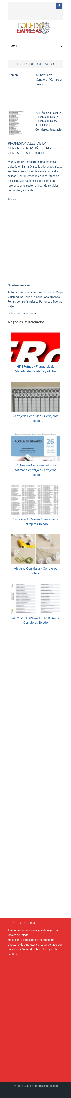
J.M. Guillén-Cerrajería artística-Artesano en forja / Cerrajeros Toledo (35, 470)
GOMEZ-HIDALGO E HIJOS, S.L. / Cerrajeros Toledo (35, 620)
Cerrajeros (42, 129)
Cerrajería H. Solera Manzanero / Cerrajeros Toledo (35, 522)
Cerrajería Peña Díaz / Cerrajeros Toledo (35, 418)
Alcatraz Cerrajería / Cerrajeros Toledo (35, 571)
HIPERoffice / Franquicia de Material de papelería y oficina (35, 369)
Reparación (56, 129)
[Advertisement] (35, 243)
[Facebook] (59, 6)
